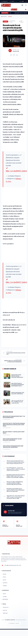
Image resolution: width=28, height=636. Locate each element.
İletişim (5, 596)
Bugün (4, 574)
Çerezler (5, 613)
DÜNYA (4, 577)
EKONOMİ (5, 582)
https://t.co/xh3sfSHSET (13, 171)
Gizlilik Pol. (6, 607)
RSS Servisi (5, 599)
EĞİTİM (4, 579)
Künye (4, 593)
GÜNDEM (10, 16)
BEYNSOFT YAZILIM (14, 623)
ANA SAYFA (4, 16)
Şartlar (5, 610)
